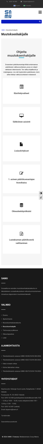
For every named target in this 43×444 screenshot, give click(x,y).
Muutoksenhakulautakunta (12, 323)
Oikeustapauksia (8, 334)
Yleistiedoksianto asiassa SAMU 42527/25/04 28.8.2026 (22, 360)
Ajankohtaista (7, 319)
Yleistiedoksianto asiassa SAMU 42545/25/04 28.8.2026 (22, 356)
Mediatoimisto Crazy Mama (29, 437)
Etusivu (5, 315)
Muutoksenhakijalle (9, 326)
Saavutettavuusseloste (9, 422)
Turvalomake (5, 416)
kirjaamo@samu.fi (28, 1)
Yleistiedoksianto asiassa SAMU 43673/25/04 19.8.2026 (22, 371)
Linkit (4, 338)
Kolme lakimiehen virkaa (11, 367)
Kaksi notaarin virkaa (10, 364)
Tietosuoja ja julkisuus (10, 330)
